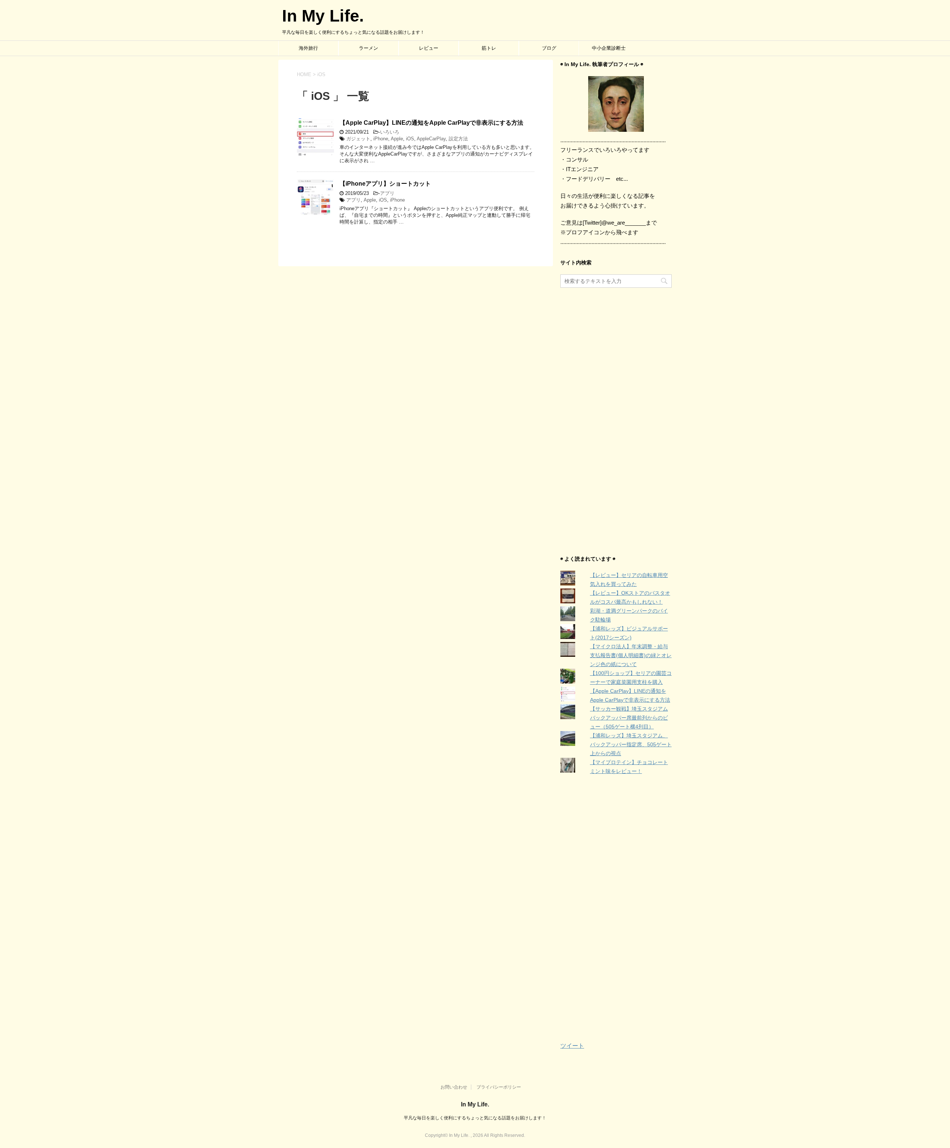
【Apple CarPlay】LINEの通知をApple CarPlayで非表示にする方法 (431, 123)
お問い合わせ (453, 1087)
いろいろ (389, 132)
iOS (410, 138)
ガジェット (358, 138)
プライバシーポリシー (498, 1087)
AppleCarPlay (431, 138)
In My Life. (323, 15)
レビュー (428, 48)
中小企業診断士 (609, 48)
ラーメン (368, 48)
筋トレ (489, 48)
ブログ (549, 48)
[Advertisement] (616, 422)
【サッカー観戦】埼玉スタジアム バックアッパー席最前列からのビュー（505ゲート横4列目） (629, 718)
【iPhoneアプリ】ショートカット (385, 183)
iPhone (380, 138)
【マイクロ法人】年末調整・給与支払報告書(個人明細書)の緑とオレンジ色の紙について (631, 655)
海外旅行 (308, 48)
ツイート (572, 1046)
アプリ (387, 193)
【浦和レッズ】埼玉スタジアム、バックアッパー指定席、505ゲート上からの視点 (631, 744)
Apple (397, 138)
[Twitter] (616, 104)
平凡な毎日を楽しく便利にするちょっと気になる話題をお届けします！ (475, 1118)
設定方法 (458, 138)
